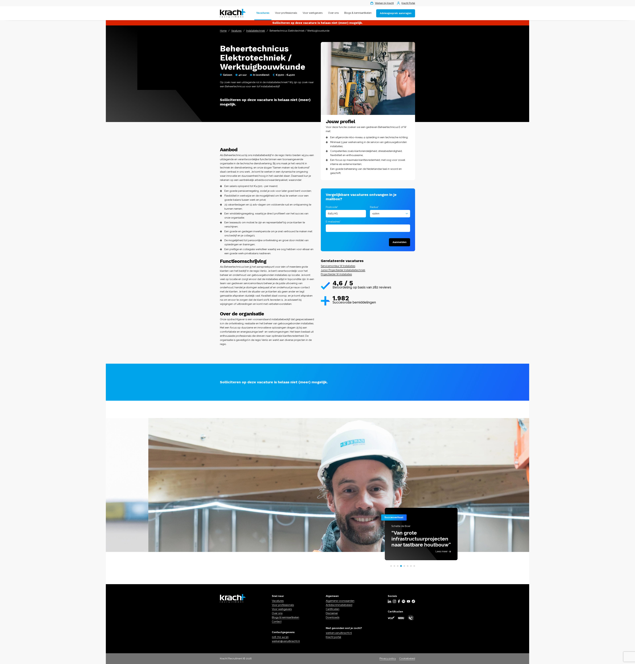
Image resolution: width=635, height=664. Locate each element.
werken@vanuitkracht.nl (286, 641)
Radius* (374, 207)
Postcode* (332, 207)
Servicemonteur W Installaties (338, 265)
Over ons (333, 12)
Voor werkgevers (312, 12)
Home (223, 30)
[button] (391, 566)
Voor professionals (286, 12)
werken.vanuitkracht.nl (339, 632)
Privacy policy (388, 658)
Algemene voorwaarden (340, 600)
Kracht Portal (408, 3)
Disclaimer (332, 613)
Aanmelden (399, 242)
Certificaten (332, 609)
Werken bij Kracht (384, 3)
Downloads (332, 617)
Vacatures (262, 12)
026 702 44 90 (280, 637)
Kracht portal (333, 637)
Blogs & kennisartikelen (358, 12)
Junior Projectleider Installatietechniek (343, 270)
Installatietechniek (255, 30)
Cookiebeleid (407, 658)
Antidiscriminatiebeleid (339, 605)
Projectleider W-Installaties (336, 274)
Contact (276, 621)
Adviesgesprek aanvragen (395, 13)
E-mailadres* (333, 221)
